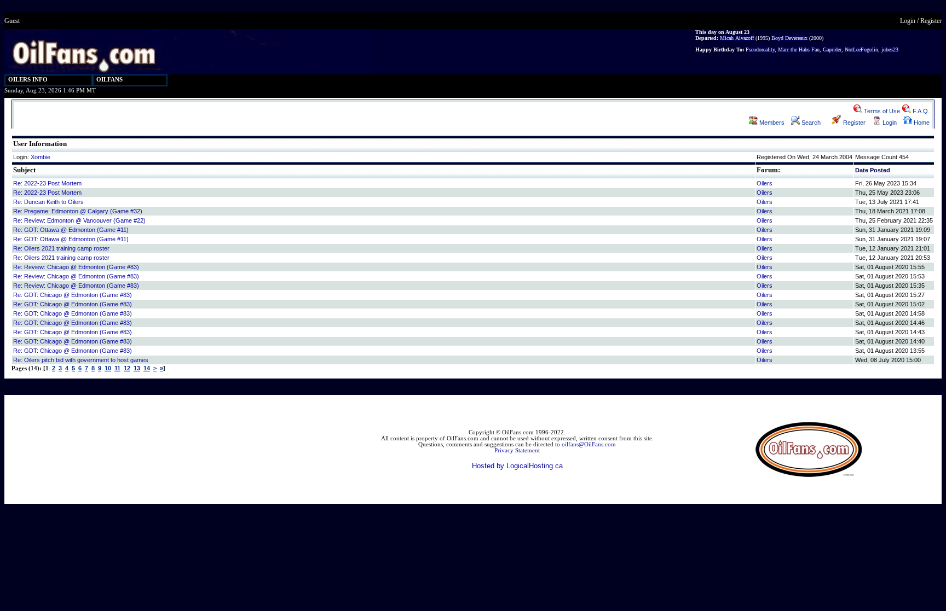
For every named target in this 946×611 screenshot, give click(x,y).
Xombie (40, 157)
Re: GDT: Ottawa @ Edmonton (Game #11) (71, 229)
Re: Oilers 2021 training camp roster (61, 248)
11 (117, 368)
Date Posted (872, 170)
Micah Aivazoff (737, 38)
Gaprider (832, 49)
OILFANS (109, 80)
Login (907, 21)
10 (108, 368)
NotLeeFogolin (861, 49)
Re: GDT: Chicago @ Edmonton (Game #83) (72, 295)
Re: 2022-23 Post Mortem (47, 183)
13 (137, 368)
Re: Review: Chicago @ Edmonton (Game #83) (76, 267)
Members (771, 122)
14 (146, 368)
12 (127, 368)
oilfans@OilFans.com (589, 444)
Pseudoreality (760, 49)
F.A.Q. (920, 111)
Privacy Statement (517, 450)
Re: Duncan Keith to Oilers (48, 202)
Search (810, 122)
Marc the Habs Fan (799, 49)
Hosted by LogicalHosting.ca (517, 466)
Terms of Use (881, 111)
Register (931, 21)
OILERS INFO (28, 80)
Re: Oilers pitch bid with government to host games (80, 360)
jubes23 (889, 49)
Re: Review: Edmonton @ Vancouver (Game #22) (79, 220)
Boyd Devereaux (789, 38)
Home (921, 122)
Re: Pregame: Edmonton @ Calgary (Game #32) (77, 211)
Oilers (764, 183)
